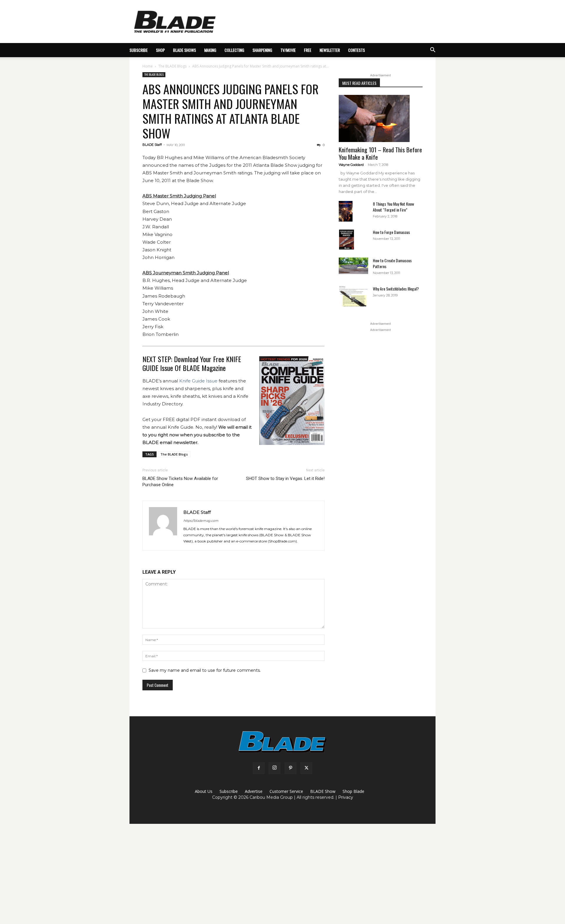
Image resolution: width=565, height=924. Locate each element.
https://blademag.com (200, 521)
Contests (356, 50)
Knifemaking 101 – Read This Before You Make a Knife (380, 153)
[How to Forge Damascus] (346, 239)
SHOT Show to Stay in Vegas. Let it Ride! (285, 478)
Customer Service (286, 791)
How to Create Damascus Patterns (392, 263)
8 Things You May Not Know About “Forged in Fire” (393, 207)
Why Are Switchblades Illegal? (396, 289)
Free (307, 50)
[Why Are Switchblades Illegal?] (353, 296)
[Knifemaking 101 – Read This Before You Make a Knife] (381, 118)
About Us (203, 791)
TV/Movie (288, 50)
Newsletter (330, 50)
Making (210, 50)
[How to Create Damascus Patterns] (353, 266)
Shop (160, 50)
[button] (433, 50)
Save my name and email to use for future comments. (205, 670)
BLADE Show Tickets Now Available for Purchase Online (180, 481)
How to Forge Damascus (391, 232)
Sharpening (262, 50)
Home (147, 66)
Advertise (253, 791)
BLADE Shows (184, 50)
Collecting (234, 50)
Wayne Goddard (351, 165)
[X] (306, 768)
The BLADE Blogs (172, 66)
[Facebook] (259, 768)
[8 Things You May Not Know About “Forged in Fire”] (346, 211)
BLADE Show (322, 791)
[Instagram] (274, 768)
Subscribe (229, 791)
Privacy (345, 797)
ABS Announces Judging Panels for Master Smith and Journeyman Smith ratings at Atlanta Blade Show (230, 111)
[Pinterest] (290, 768)
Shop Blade (353, 791)
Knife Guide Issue (198, 381)
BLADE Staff (152, 145)
